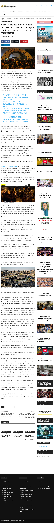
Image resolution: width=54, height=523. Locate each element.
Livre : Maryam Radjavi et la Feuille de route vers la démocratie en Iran (45, 195)
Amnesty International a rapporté (9, 166)
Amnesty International (9, 406)
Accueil (2, 18)
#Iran (24, 95)
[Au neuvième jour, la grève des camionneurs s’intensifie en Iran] (6, 429)
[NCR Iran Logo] (8, 6)
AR (46, 5)
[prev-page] (2, 442)
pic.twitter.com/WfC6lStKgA (15, 113)
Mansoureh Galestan (6, 36)
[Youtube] (52, 1)
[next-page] (4, 442)
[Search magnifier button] (52, 22)
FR (38, 5)
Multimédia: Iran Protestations (17, 18)
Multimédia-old (8, 18)
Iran (16, 406)
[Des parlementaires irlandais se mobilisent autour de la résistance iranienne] (18, 429)
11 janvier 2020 (25, 122)
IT (44, 5)
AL (51, 5)
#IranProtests (24, 111)
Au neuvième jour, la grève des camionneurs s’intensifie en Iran (5, 435)
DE (41, 5)
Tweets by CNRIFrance (42, 446)
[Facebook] (48, 1)
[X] (50, 1)
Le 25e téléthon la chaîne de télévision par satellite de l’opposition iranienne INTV (7, 415)
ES (49, 5)
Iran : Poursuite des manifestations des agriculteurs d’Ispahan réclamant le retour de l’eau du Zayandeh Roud (29, 436)
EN (36, 5)
